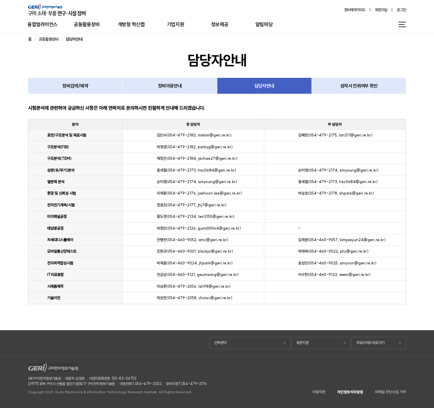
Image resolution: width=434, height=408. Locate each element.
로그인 (401, 10)
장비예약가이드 (355, 10)
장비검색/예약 (75, 86)
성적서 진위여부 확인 (359, 86)
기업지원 (175, 24)
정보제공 (219, 24)
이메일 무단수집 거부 (390, 392)
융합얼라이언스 (42, 24)
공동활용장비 (86, 24)
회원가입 (381, 10)
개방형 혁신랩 (131, 24)
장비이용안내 (170, 86)
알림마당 (264, 24)
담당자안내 (264, 86)
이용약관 (318, 392)
